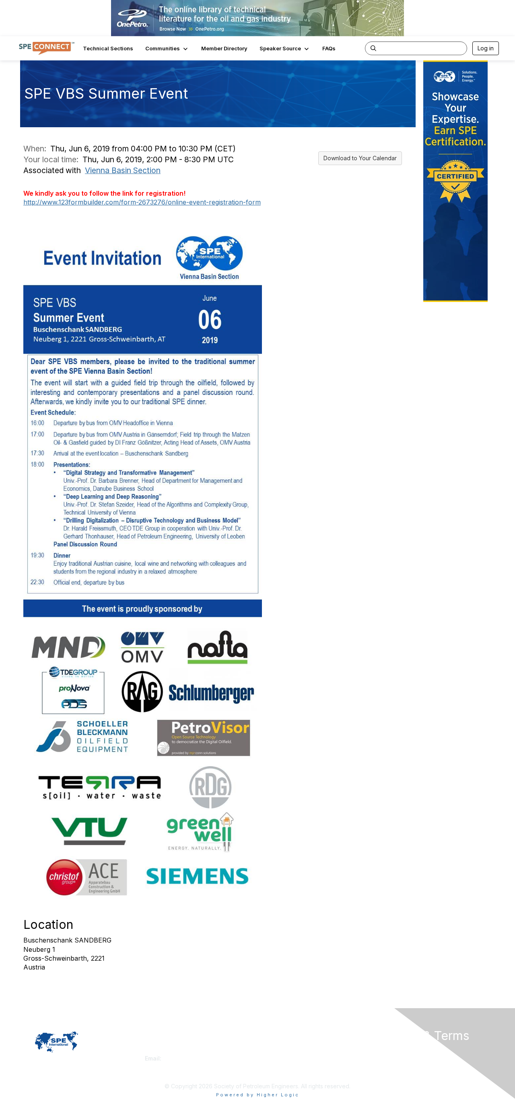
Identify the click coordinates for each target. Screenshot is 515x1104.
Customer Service (168, 1050)
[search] (373, 47)
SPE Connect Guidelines (409, 1058)
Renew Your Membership (294, 1050)
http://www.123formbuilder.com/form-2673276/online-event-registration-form (142, 202)
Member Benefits (283, 1058)
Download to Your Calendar (360, 158)
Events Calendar (282, 1066)
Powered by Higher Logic (257, 1095)
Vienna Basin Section (123, 170)
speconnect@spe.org (192, 1058)
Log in (486, 48)
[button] (167, 48)
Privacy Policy (395, 1050)
